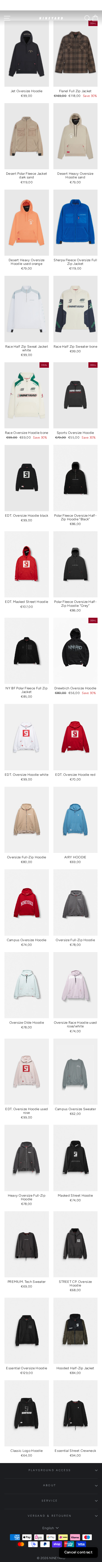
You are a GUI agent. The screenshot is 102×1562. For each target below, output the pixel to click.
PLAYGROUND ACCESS (50, 1470)
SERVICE (50, 1500)
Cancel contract (78, 1552)
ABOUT (49, 1485)
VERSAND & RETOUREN (50, 1515)
